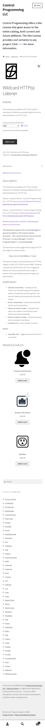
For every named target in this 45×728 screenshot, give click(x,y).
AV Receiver (9, 503)
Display (8, 523)
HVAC (7, 561)
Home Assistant (11, 558)
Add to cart (9, 142)
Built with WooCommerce (25, 715)
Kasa (7, 573)
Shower (7, 651)
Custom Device (16, 155)
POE (6, 620)
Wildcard (33, 155)
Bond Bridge (9, 511)
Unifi (7, 662)
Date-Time (9, 519)
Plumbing (8, 616)
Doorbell (8, 526)
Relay (7, 631)
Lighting (8, 585)
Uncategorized (10, 658)
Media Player (9, 600)
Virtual (7, 666)
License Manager (31, 230)
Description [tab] (7, 166)
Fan (6, 542)
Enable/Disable (10, 534)
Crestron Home (12, 688)
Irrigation (8, 569)
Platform (8, 612)
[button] (39, 66)
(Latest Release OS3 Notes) (30, 201)
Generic (8, 554)
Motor (7, 604)
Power (7, 623)
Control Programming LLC (13, 9)
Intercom (8, 565)
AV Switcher (9, 507)
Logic (7, 596)
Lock (7, 592)
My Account (7, 724)
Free (6, 550)
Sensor (7, 639)
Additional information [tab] (12, 173)
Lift (6, 581)
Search (22, 724)
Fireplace (8, 546)
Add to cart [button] (22, 380)
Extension (14, 57)
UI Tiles (8, 654)
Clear (26, 125)
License (8, 577)
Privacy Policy (8, 715)
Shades (7, 647)
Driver (7, 530)
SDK (6, 635)
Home (7, 57)
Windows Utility (11, 674)
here (20, 44)
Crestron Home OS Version (13, 122)
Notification (9, 608)
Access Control (10, 499)
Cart (34, 722)
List (6, 589)
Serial (7, 643)
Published (8, 627)
